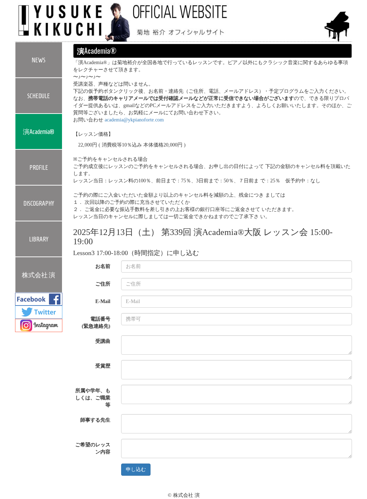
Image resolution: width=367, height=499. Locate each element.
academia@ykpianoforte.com (134, 120)
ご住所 (102, 284)
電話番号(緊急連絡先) (96, 322)
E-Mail (102, 301)
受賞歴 (102, 366)
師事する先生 (95, 420)
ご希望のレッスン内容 (92, 448)
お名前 (102, 266)
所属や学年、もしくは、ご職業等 (92, 398)
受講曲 (102, 341)
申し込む (136, 469)
